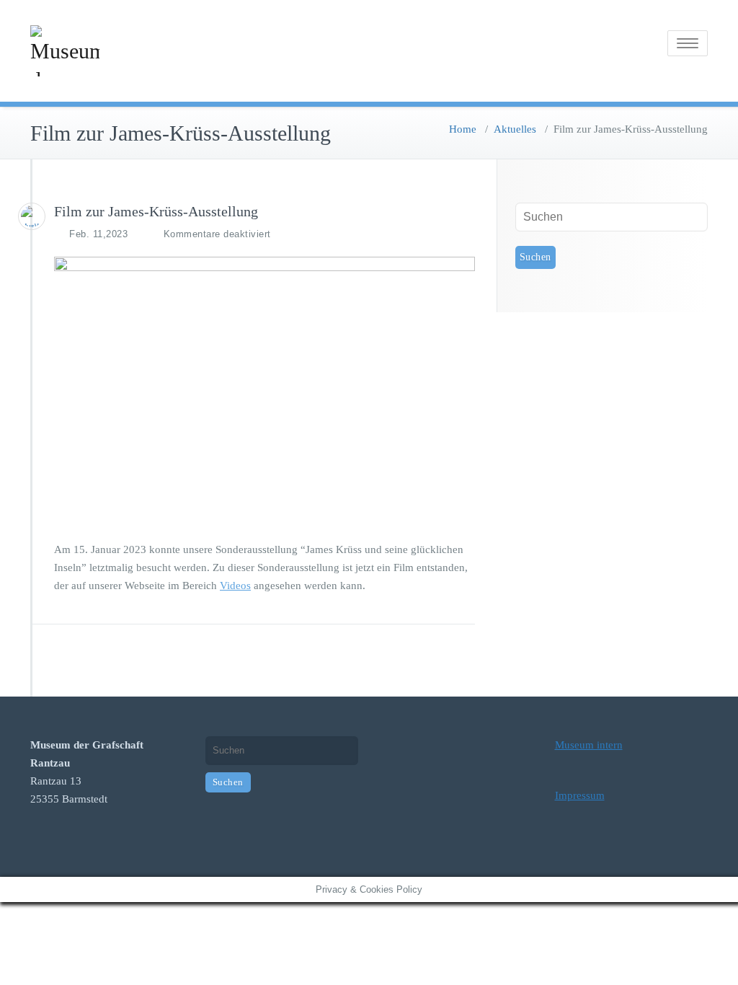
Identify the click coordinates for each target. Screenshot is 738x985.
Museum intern (589, 745)
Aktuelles (515, 129)
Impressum (580, 795)
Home (462, 129)
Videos (235, 585)
